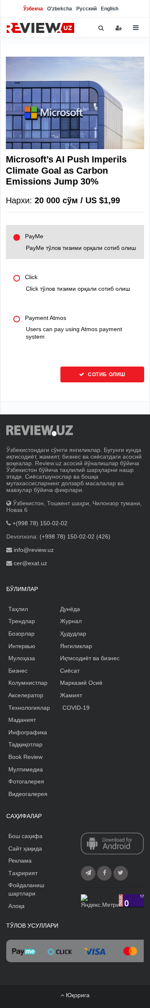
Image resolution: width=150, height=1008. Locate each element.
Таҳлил (18, 609)
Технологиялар (29, 707)
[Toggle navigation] (136, 28)
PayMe (80, 242)
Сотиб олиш (105, 374)
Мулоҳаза (21, 658)
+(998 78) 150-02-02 (40, 523)
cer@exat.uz (30, 563)
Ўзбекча (33, 9)
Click (77, 283)
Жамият (71, 695)
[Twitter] (120, 873)
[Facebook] (104, 873)
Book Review (25, 757)
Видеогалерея (28, 794)
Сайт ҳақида (25, 848)
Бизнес (18, 670)
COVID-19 (76, 707)
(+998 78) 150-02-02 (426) (75, 536)
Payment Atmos (73, 327)
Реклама (20, 860)
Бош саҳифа (25, 836)
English (109, 9)
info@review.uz (34, 549)
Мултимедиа (25, 769)
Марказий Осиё (81, 682)
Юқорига (77, 995)
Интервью (21, 646)
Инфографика (27, 732)
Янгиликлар (76, 646)
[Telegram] (88, 873)
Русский (86, 9)
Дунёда (70, 609)
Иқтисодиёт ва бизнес (90, 658)
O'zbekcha (59, 9)
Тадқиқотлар (25, 744)
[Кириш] (119, 28)
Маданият (22, 719)
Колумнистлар (28, 682)
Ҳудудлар (73, 633)
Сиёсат (70, 670)
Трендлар (21, 621)
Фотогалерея (26, 781)
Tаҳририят (23, 873)
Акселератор (25, 695)
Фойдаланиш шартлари (26, 889)
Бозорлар (21, 633)
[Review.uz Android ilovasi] (112, 844)
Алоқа (16, 906)
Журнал (71, 621)
